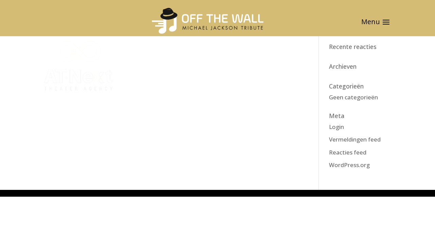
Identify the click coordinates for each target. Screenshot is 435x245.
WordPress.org (349, 165)
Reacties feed (347, 152)
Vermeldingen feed (355, 139)
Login (336, 127)
